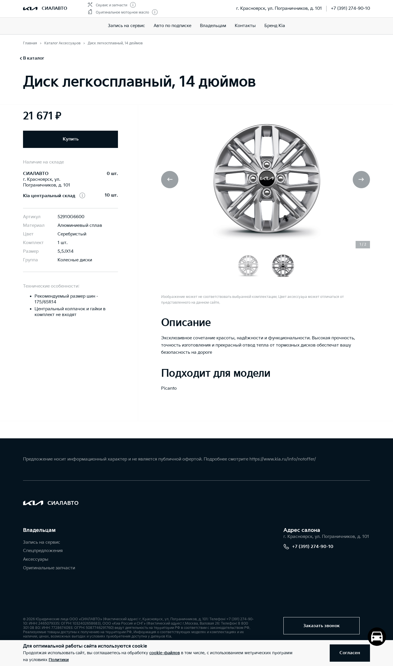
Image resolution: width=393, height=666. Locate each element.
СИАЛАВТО (54, 8)
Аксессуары (35, 559)
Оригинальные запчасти (49, 568)
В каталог (33, 58)
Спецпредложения (43, 550)
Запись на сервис (126, 25)
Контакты (245, 25)
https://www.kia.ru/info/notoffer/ (282, 459)
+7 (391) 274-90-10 (350, 8)
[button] (361, 179)
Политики (59, 659)
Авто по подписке (172, 25)
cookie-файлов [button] (164, 652)
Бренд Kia (274, 25)
